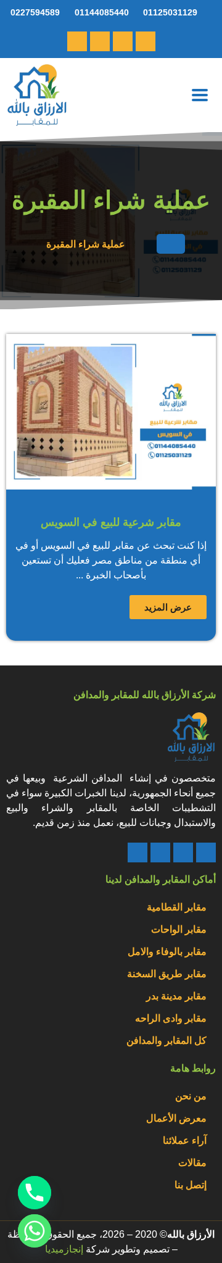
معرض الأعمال (176, 1118)
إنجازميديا (64, 1249)
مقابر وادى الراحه (171, 1018)
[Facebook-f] (77, 41)
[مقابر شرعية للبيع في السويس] (111, 412)
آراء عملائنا (185, 1140)
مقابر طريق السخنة (167, 974)
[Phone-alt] (145, 41)
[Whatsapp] (123, 41)
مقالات (192, 1162)
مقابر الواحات (179, 929)
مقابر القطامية (177, 907)
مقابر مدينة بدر (176, 996)
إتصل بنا (191, 1185)
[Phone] (206, 852)
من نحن (191, 1096)
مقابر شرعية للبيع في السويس (111, 522)
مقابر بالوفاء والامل (167, 951)
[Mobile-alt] (100, 41)
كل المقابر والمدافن (166, 1040)
